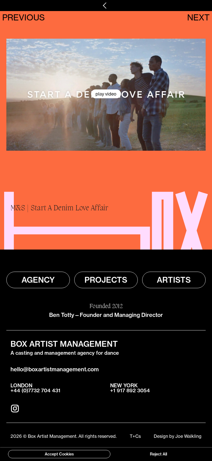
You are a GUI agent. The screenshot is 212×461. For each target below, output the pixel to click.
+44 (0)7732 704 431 (35, 390)
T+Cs (135, 436)
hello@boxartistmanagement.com (54, 369)
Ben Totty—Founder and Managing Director (106, 314)
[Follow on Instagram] (14, 408)
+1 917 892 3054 (130, 390)
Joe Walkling (188, 436)
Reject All (158, 454)
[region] (106, 454)
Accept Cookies (59, 454)
